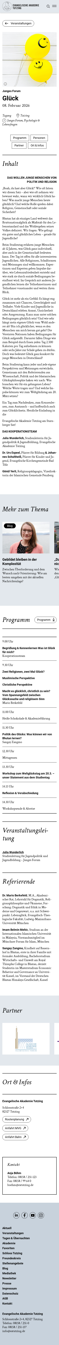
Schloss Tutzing (12, 1253)
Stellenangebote (12, 1263)
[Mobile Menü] (54, 6)
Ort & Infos (37, 145)
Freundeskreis (11, 1258)
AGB (5, 1298)
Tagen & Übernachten (16, 1238)
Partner (19, 145)
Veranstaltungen (13, 1233)
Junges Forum (11, 91)
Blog (5, 1268)
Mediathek (9, 1273)
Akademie (8, 1243)
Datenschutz (10, 1293)
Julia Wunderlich (13, 852)
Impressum (9, 1288)
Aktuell (6, 1228)
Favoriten (8, 1248)
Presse (6, 1283)
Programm (19, 137)
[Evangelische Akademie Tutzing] (20, 10)
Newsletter (9, 1278)
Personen (39, 137)
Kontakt (7, 1303)
